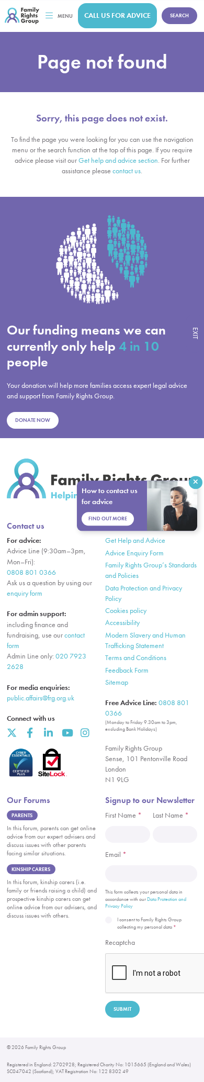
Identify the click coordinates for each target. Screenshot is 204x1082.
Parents (22, 815)
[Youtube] (67, 733)
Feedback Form (127, 670)
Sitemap (116, 682)
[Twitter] (12, 733)
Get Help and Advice (135, 540)
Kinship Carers (31, 869)
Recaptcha (120, 942)
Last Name (171, 815)
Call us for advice (117, 15)
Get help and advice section (118, 160)
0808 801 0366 (31, 572)
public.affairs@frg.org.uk (40, 698)
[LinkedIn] (48, 733)
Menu (65, 16)
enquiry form (24, 593)
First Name (123, 815)
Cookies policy (125, 610)
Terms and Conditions (135, 657)
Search (179, 15)
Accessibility (122, 622)
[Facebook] (30, 733)
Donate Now (32, 420)
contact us (126, 170)
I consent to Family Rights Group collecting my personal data (149, 923)
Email (116, 854)
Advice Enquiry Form (134, 553)
